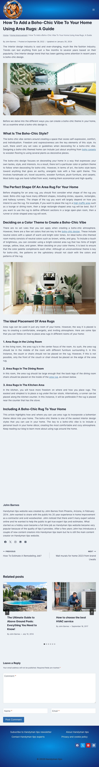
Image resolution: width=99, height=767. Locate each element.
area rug (53, 377)
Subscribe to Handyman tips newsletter (30, 732)
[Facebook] (77, 745)
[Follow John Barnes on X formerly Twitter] (10, 542)
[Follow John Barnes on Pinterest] (25, 542)
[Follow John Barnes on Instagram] (15, 542)
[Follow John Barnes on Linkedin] (20, 542)
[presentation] (25, 596)
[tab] (44, 644)
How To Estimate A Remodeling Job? (22, 553)
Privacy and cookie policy (74, 736)
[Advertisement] (49, 466)
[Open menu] (93, 10)
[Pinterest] (88, 745)
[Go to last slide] (7, 612)
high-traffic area (82, 203)
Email (56, 711)
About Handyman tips (77, 732)
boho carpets (89, 149)
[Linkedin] (94, 745)
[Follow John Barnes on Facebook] (5, 542)
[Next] (92, 612)
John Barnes (15, 634)
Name (8, 711)
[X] (83, 745)
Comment (10, 676)
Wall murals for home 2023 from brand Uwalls (76, 555)
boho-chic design (71, 231)
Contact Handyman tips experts (28, 736)
